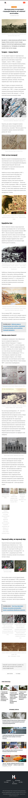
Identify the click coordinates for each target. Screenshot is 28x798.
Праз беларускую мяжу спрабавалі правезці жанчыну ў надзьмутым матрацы (12, 751)
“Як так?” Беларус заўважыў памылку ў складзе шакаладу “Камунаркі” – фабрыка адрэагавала (13, 764)
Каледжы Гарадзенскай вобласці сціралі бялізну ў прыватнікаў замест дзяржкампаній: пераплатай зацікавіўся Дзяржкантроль (13, 722)
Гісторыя (14, 7)
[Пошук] (20, 2)
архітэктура (10, 673)
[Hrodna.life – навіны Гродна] (5, 2)
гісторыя (18, 673)
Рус (24, 2)
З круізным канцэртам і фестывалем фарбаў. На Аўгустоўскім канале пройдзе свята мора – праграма (13, 737)
